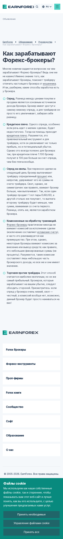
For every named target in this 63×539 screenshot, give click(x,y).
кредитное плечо (17, 135)
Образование (15, 435)
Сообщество (14, 406)
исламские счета (47, 232)
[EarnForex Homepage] (19, 7)
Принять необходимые (31, 514)
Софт (9, 421)
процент (42, 176)
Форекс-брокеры (17, 224)
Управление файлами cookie (32, 523)
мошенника (49, 83)
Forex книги (13, 392)
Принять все (31, 532)
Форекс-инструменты (20, 363)
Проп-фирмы (14, 378)
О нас (9, 449)
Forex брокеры (16, 349)
